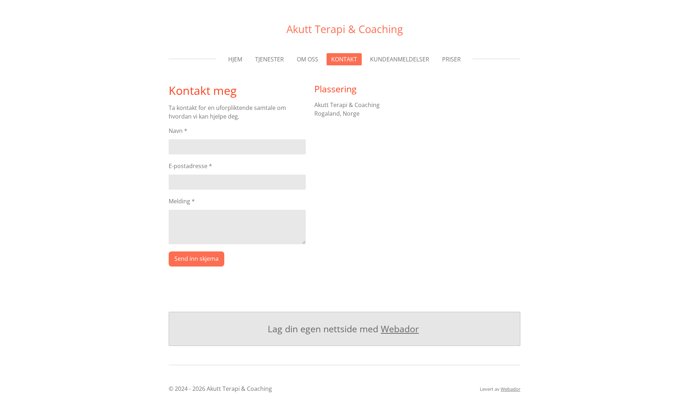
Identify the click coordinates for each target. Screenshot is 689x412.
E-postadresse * (190, 166)
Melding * (182, 201)
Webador (400, 328)
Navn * (178, 131)
